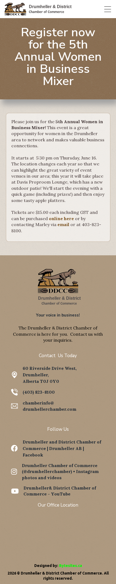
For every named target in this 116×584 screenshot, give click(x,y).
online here (61, 218)
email (63, 224)
